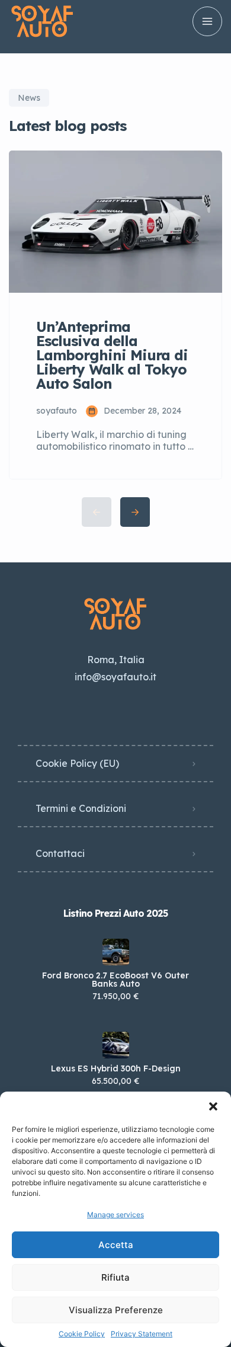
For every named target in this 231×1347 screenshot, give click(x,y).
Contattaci (60, 853)
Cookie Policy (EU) (77, 763)
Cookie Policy (82, 1333)
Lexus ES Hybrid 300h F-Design (116, 1068)
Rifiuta (115, 1277)
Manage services (115, 1214)
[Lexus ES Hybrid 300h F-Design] (115, 1045)
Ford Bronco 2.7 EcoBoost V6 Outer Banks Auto (115, 979)
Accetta (115, 1244)
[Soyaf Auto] (42, 21)
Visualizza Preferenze (116, 1310)
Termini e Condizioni (81, 808)
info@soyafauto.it (115, 677)
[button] (213, 1106)
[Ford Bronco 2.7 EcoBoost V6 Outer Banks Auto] (115, 952)
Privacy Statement (141, 1333)
